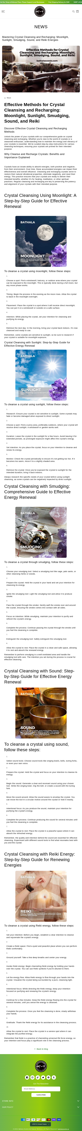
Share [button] (9, 98)
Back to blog (42, 1049)
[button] (73, 11)
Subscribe (41, 1095)
